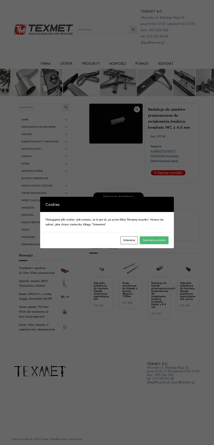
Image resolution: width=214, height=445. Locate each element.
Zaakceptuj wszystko (154, 240)
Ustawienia (129, 240)
